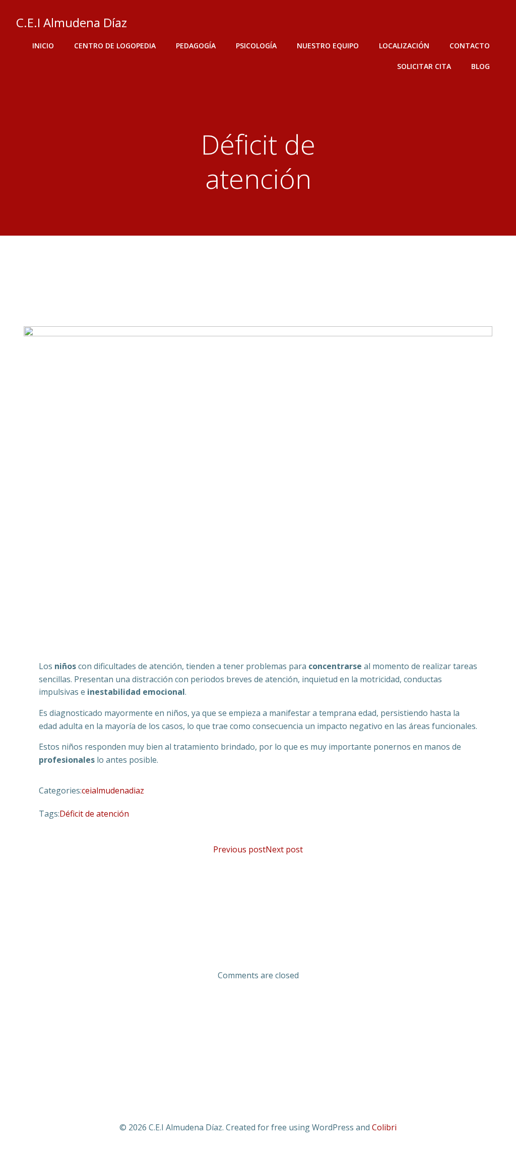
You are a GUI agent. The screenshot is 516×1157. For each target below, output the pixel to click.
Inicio (43, 45)
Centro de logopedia (115, 45)
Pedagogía (196, 45)
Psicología (256, 45)
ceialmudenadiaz (113, 790)
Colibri (384, 1127)
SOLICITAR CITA (424, 66)
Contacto (469, 45)
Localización (404, 45)
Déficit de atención (94, 813)
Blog (480, 66)
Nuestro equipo (328, 45)
